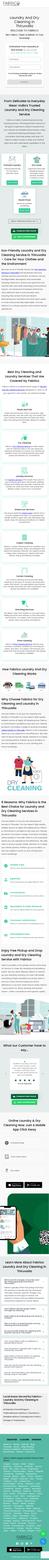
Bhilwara (6, 1503)
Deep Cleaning (27, 1447)
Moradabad (24, 1516)
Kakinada (36, 1508)
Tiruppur (15, 1503)
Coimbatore (8, 1488)
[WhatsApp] (43, 1533)
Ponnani (6, 1525)
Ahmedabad (8, 1501)
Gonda (30, 1476)
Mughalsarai (33, 1469)
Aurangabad (8, 1498)
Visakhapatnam (33, 1496)
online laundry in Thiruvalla (13, 730)
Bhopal (37, 1528)
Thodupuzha (19, 1508)
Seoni (39, 1521)
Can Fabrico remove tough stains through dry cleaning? (20, 1309)
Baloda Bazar (30, 1501)
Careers (19, 1452)
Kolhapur (22, 1530)
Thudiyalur (30, 1525)
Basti (5, 1469)
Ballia (17, 1469)
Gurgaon (7, 1464)
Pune (25, 1498)
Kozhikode (28, 1466)
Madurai (16, 1521)
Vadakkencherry (10, 1518)
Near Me (25, 1444)
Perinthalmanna (28, 1521)
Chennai (38, 1466)
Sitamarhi (7, 1506)
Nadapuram (23, 1486)
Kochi (38, 1484)
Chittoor (6, 1491)
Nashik (23, 1503)
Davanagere (18, 1506)
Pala (15, 1481)
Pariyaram (7, 1513)
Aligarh (6, 1479)
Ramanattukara (9, 1486)
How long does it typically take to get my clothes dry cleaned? (22, 1349)
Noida (23, 1464)
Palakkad (19, 1501)
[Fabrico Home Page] (11, 3)
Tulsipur (31, 1464)
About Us (7, 1444)
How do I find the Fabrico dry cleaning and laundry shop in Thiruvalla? (22, 1373)
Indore (39, 1493)
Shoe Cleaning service (22, 644)
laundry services (15, 480)
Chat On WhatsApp (26, 237)
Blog (32, 1444)
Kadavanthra (31, 1474)
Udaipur (13, 1530)
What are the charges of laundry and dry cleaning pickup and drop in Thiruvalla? (21, 1282)
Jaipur (5, 1530)
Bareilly (18, 1488)
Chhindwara (22, 1493)
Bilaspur (15, 1476)
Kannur (20, 1484)
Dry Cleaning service (21, 446)
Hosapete (27, 1491)
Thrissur (30, 1471)
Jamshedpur (35, 1486)
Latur (32, 1479)
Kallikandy (29, 1506)
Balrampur (7, 1466)
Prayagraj (7, 1521)
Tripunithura (8, 1474)
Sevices (16, 1444)
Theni (33, 1516)
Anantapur (36, 1488)
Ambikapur (16, 1491)
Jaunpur (15, 1464)
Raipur (23, 1476)
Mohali (6, 1523)
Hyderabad (33, 1498)
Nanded (29, 1528)
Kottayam (34, 1518)
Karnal (13, 1523)
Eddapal (14, 1479)
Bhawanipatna (29, 1511)
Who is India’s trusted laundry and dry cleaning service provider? (22, 1324)
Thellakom (7, 1481)
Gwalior (12, 1493)
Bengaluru (7, 1496)
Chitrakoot (18, 1466)
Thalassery (7, 1508)
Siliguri (15, 1516)
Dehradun (18, 1513)
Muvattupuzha (18, 1525)
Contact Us (30, 1452)
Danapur (20, 1528)
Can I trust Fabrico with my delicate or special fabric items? (21, 1342)
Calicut (40, 1511)
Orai (11, 1469)
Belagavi (31, 1530)
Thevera (39, 1479)
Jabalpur (26, 1488)
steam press (27, 513)
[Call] (43, 1541)
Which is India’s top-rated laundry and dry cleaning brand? (22, 1381)
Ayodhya (7, 1516)
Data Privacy (8, 1452)
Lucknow (6, 1471)
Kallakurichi (23, 1518)
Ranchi (34, 1513)
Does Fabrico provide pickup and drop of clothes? (23, 1317)
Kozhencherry (25, 1481)
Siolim (22, 1496)
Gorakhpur (19, 1474)
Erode (16, 1496)
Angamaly (23, 1479)
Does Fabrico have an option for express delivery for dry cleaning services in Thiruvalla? (22, 1358)
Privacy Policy (28, 1449)
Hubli (5, 1493)
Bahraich (38, 1476)
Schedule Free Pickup (26, 231)
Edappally (39, 1471)
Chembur (32, 1523)
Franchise (7, 1447)
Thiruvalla (37, 1491)
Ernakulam (29, 1484)
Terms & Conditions (11, 1449)
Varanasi (6, 1476)
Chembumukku (18, 1471)
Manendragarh (9, 1484)
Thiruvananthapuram (12, 1511)
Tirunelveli (22, 1523)
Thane (26, 1513)
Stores (16, 1447)
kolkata (18, 1498)
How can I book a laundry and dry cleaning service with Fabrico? (22, 1366)
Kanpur (23, 1469)
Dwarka (39, 1530)
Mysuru (32, 1493)
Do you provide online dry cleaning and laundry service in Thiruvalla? (22, 1332)
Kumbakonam (9, 1528)
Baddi (29, 1508)
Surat (39, 1525)
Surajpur (31, 1503)
